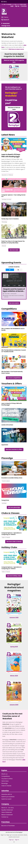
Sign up (11, 839)
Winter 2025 (14, 675)
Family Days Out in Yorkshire (10, 219)
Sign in (17, 839)
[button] (4, 2)
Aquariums (4, 445)
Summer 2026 (14, 617)
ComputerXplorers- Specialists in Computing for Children (11, 533)
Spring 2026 (14, 646)
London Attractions (7, 425)
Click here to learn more (16, 49)
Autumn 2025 (14, 705)
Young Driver (5, 500)
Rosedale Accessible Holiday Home (11, 478)
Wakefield (6, 23)
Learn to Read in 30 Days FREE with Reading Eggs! (10, 155)
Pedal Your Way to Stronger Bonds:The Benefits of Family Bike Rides (13, 242)
